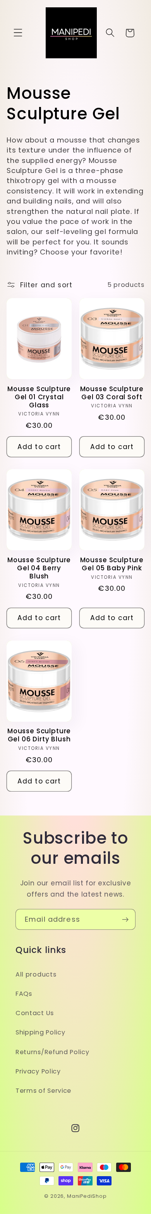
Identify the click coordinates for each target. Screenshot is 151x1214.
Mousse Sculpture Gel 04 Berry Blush (39, 568)
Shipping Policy (40, 1032)
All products (35, 974)
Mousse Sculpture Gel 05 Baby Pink (112, 564)
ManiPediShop (87, 1196)
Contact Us (34, 1013)
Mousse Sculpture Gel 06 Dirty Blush (39, 735)
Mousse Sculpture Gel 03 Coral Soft (112, 393)
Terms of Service (43, 1090)
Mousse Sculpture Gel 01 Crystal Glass (39, 397)
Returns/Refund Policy (52, 1052)
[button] (18, 33)
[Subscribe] (125, 919)
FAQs (23, 993)
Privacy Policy (38, 1071)
